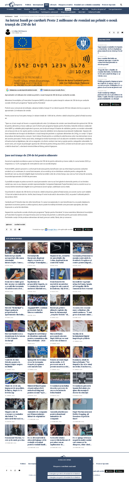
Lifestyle (53, 5)
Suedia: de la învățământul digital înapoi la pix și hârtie (81, 336)
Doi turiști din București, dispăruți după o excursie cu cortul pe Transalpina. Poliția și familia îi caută (37, 259)
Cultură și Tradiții (94, 12)
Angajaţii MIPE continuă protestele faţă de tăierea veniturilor (37, 310)
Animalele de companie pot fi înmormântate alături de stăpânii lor (37, 414)
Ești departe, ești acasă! (49, 12)
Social (68, 9)
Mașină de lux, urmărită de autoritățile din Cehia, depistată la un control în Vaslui (60, 259)
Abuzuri (60, 9)
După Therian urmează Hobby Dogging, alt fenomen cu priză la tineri (82, 415)
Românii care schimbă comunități (87, 5)
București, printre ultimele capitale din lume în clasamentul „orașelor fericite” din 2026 (59, 311)
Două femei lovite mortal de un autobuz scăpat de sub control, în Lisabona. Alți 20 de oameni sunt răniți (59, 285)
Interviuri (82, 12)
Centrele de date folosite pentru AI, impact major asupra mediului (13, 363)
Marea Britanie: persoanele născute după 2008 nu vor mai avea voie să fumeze (59, 337)
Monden (27, 9)
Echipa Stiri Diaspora (20, 31)
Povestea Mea (34, 12)
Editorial (76, 9)
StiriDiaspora (8, 16)
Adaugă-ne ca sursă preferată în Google (23, 90)
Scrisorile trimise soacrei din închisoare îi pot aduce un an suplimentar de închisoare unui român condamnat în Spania (60, 441)
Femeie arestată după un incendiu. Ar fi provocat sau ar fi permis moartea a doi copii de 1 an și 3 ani (59, 363)
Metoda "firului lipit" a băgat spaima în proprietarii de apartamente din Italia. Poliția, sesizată (14, 311)
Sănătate (52, 9)
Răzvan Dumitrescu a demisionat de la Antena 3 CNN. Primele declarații (15, 337)
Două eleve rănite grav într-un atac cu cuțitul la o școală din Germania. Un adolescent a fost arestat (15, 285)
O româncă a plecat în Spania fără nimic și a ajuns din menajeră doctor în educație (82, 389)
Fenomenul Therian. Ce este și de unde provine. (15, 439)
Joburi (19, 9)
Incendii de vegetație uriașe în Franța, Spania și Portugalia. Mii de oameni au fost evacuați (83, 285)
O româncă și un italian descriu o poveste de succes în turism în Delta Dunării (59, 389)
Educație (43, 9)
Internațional (38, 5)
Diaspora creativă (65, 5)
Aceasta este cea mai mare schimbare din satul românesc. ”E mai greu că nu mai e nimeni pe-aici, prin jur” (82, 311)
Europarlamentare (115, 9)
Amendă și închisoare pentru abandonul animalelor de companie (59, 415)
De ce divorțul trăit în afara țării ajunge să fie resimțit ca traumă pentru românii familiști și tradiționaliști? (37, 441)
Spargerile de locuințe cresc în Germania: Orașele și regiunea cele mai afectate (37, 363)
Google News (52, 229)
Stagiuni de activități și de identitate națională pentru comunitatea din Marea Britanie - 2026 (37, 337)
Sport (35, 9)
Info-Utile (85, 9)
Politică (28, 5)
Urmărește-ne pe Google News (54, 90)
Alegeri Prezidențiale (68, 12)
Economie (10, 9)
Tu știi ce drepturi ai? (98, 9)
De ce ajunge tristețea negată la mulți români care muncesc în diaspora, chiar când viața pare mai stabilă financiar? (82, 441)
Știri (46, 5)
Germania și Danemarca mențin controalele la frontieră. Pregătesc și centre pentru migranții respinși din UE (83, 259)
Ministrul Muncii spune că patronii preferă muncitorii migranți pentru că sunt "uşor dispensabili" (37, 389)
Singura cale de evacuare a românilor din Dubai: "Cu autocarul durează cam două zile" (14, 415)
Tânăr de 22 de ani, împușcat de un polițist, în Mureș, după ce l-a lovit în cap (14, 389)
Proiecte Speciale (109, 5)
